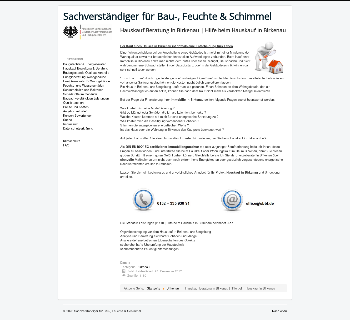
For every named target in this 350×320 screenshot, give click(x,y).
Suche (67, 120)
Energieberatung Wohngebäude (84, 77)
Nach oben (279, 311)
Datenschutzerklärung (78, 128)
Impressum (71, 124)
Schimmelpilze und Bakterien (83, 90)
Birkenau (143, 267)
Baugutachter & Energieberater (84, 64)
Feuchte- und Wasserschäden (83, 85)
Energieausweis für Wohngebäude (86, 81)
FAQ (66, 145)
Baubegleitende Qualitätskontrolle (86, 72)
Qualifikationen (73, 102)
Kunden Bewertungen (77, 115)
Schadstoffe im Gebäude (80, 94)
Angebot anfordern (75, 111)
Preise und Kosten (76, 107)
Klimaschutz (71, 141)
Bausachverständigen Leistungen (86, 98)
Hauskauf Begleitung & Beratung (85, 68)
